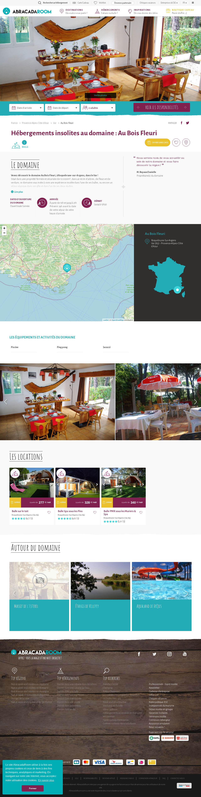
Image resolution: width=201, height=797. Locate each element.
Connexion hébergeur (159, 720)
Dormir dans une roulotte (69, 698)
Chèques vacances (148, 3)
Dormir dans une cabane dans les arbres (77, 684)
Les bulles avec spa (112, 698)
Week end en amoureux (114, 702)
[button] (192, 2)
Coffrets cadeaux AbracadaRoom (119, 723)
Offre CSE (154, 695)
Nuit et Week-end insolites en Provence (30, 695)
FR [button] (184, 3)
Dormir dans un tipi (66, 709)
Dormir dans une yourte (68, 702)
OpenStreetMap (117, 320)
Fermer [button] (32, 788)
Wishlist (102, 3)
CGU (76, 778)
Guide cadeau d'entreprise (115, 720)
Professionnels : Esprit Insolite (163, 684)
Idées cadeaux (110, 709)
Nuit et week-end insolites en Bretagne (30, 688)
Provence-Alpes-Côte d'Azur (35, 123)
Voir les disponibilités (161, 107)
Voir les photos (100, 95)
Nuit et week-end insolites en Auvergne (30, 691)
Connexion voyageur (148, 778)
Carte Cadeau (83, 3)
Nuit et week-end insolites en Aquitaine (30, 684)
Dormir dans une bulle (68, 691)
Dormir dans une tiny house (70, 695)
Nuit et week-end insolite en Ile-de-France (31, 702)
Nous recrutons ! (157, 727)
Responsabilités (90, 778)
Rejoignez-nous (127, 778)
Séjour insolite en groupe (161, 709)
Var (54, 123)
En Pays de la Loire (20, 698)
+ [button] (4, 228)
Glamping (107, 688)
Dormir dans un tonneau (69, 705)
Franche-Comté (110, 684)
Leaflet (105, 320)
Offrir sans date (160, 143)
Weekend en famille (113, 705)
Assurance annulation (159, 723)
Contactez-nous (178, 778)
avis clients (127, 791)
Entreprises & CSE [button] (168, 3)
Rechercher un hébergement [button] (55, 3)
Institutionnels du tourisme (161, 705)
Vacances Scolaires (158, 713)
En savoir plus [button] (46, 780)
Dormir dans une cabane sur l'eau (73, 688)
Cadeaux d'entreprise (159, 691)
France (14, 123)
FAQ (163, 778)
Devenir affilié (108, 778)
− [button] (4, 233)
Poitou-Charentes (111, 691)
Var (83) (155, 243)
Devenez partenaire (122, 3)
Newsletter (154, 688)
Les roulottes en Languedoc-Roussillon (121, 695)
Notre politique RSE (158, 702)
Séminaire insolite (157, 716)
